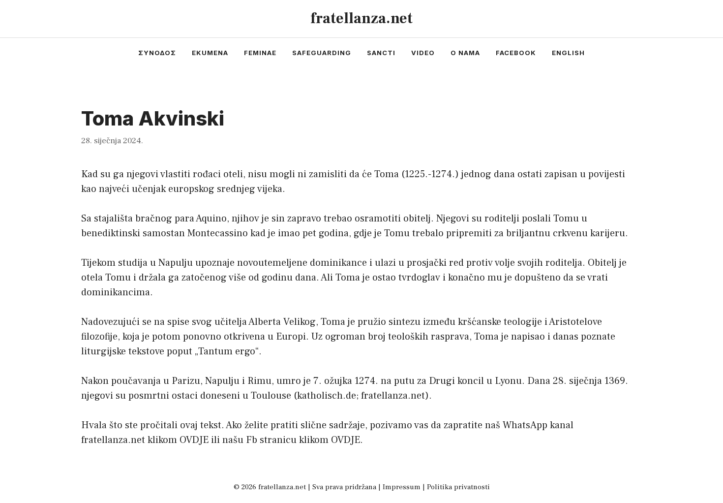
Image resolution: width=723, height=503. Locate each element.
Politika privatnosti (458, 487)
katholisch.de (326, 395)
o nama (465, 53)
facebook (516, 53)
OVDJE (194, 440)
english (568, 53)
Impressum (402, 487)
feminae (260, 53)
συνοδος (157, 53)
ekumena (210, 53)
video (423, 53)
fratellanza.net (361, 18)
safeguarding (321, 53)
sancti (381, 53)
